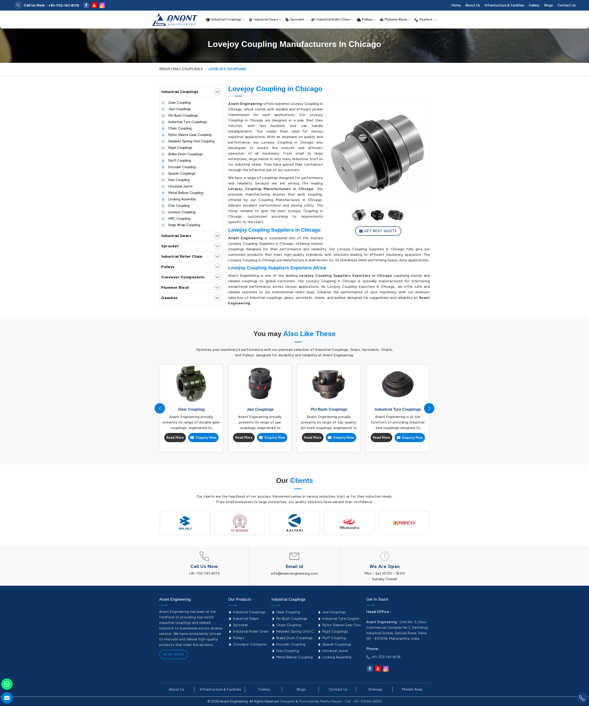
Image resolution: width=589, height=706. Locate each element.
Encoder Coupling (181, 167)
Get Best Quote (380, 231)
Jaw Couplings (179, 109)
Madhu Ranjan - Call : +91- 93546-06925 (351, 701)
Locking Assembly (181, 199)
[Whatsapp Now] (7, 684)
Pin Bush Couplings (182, 115)
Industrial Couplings (226, 19)
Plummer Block (395, 19)
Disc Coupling (178, 180)
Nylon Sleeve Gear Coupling (189, 135)
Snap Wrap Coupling (183, 225)
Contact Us (566, 5)
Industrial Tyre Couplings (187, 122)
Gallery (534, 5)
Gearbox (425, 19)
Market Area (412, 689)
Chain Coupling (179, 128)
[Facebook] (86, 5)
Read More (175, 437)
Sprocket (296, 19)
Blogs (548, 5)
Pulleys (367, 19)
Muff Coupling (179, 160)
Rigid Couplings (179, 148)
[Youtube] (94, 5)
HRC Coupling (178, 218)
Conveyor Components (183, 277)
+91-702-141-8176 (63, 5)
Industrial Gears (265, 19)
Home (456, 5)
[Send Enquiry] (7, 698)
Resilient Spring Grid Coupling (190, 141)
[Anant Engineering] (175, 19)
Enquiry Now (205, 437)
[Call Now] (582, 698)
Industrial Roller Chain (333, 19)
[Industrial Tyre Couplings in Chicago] (397, 384)
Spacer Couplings (181, 173)
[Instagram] (102, 5)
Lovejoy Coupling (181, 212)
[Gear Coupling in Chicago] (191, 384)
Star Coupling (178, 206)
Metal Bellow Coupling (185, 193)
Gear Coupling (179, 103)
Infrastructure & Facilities (504, 5)
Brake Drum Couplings (185, 154)
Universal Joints (180, 186)
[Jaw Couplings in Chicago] (260, 384)
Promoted (306, 701)
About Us (472, 5)
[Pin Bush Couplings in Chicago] (328, 384)
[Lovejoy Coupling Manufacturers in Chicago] (378, 153)
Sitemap (375, 689)
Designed (287, 701)
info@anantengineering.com (294, 573)
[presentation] (160, 408)
